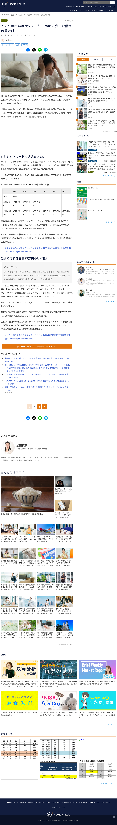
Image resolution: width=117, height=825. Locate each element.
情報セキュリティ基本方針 (36, 803)
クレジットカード (7, 45)
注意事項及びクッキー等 (69, 803)
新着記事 (69, 6)
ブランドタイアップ (106, 6)
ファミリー (110, 10)
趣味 (101, 10)
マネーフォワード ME (58, 807)
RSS (98, 803)
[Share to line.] (40, 50)
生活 (71, 10)
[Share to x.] (34, 50)
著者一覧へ (110, 301)
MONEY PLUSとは (12, 803)
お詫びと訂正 (106, 803)
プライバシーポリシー (53, 803)
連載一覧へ (110, 725)
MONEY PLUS (5, 15)
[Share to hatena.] (46, 50)
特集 (83, 6)
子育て (25, 45)
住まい (94, 10)
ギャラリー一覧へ (107, 784)
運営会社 (23, 803)
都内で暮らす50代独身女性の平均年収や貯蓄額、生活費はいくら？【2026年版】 (38, 364)
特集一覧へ (110, 222)
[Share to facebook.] (28, 50)
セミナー (92, 6)
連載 (76, 6)
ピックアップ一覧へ (107, 176)
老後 (87, 10)
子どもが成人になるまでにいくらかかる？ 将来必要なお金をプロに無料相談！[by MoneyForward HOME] (38, 249)
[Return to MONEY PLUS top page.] (13, 4)
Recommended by (63, 644)
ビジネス (79, 10)
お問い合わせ (83, 803)
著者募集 (92, 803)
